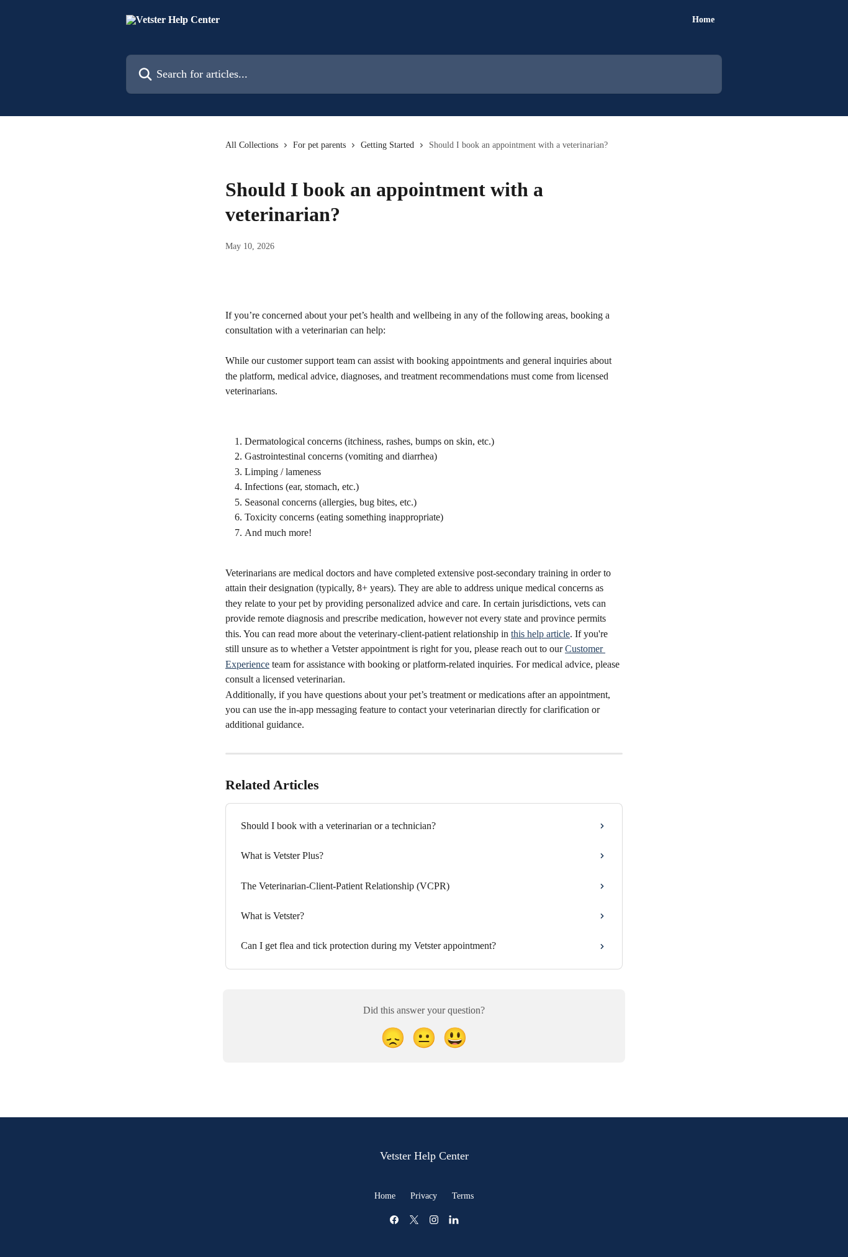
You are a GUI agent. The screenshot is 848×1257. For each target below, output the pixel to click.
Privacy (423, 1195)
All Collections (251, 145)
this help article (540, 633)
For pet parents (319, 145)
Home (703, 20)
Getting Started (387, 145)
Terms (463, 1195)
